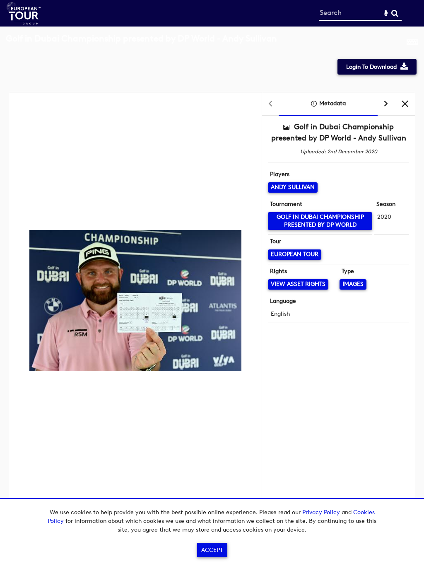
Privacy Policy (321, 512)
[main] (212, 272)
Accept (212, 550)
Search (395, 13)
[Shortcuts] (412, 43)
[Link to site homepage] (24, 22)
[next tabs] (386, 104)
